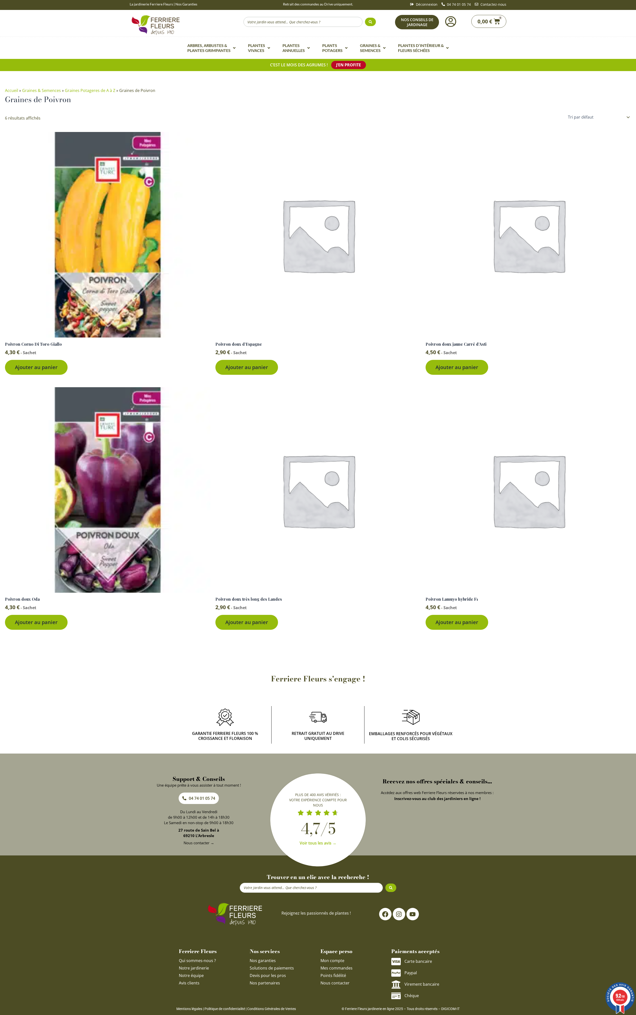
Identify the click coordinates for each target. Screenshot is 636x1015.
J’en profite (348, 65)
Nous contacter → (199, 842)
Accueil (11, 90)
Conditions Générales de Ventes (271, 1009)
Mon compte (332, 960)
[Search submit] (370, 22)
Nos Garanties (186, 4)
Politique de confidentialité (224, 1009)
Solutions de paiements (272, 968)
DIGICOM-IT (450, 1009)
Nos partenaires (265, 983)
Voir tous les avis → (318, 843)
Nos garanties (263, 960)
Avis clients (189, 983)
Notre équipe (191, 975)
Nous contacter (335, 983)
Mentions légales (189, 1009)
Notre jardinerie (194, 968)
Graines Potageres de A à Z (90, 90)
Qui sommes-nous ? (198, 960)
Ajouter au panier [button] (36, 367)
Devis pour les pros (268, 975)
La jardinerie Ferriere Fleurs (151, 4)
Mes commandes (336, 968)
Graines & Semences (41, 90)
